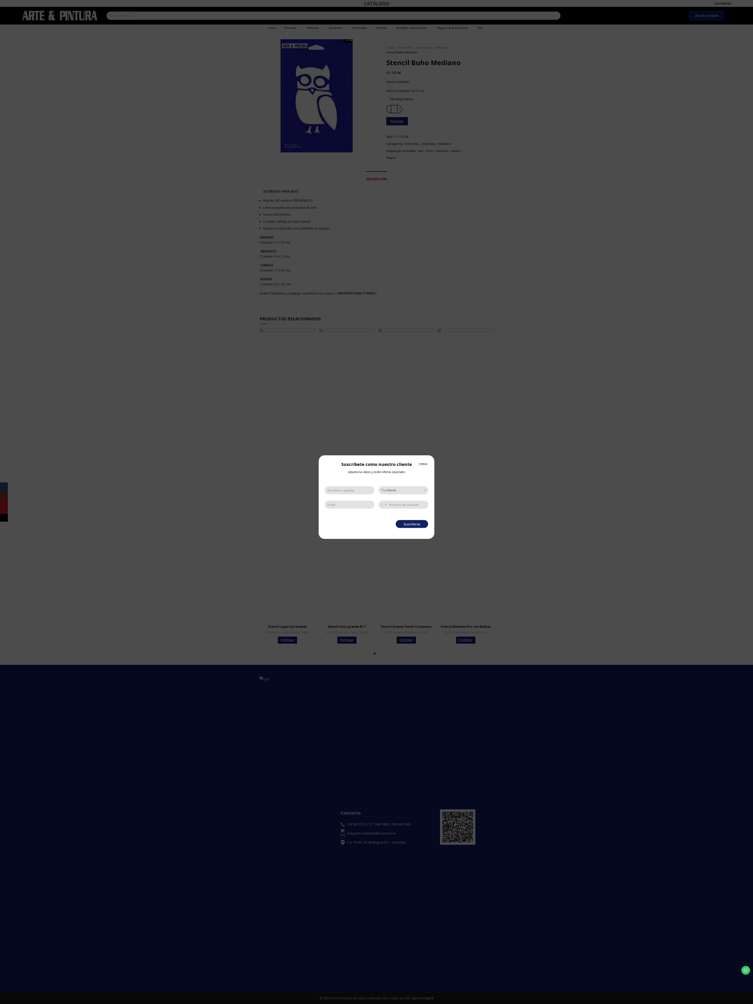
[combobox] (383, 505)
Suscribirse (412, 524)
